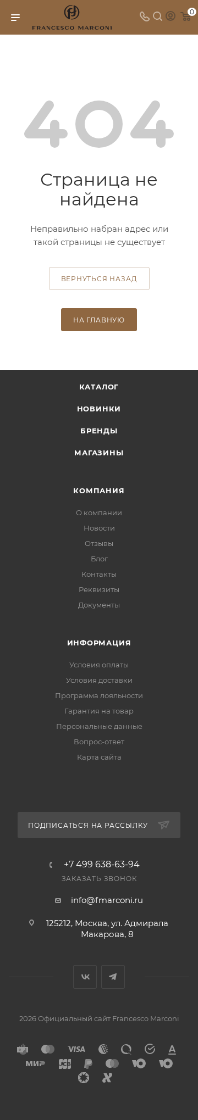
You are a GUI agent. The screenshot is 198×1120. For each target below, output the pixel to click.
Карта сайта (99, 757)
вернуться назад (99, 279)
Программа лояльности (99, 695)
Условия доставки (99, 680)
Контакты (99, 574)
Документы (99, 604)
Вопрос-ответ (99, 741)
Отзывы (99, 543)
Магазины (98, 452)
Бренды (99, 430)
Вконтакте (85, 977)
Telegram (113, 977)
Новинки (99, 408)
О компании (99, 512)
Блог (99, 558)
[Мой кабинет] (170, 17)
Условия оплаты (99, 664)
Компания (98, 490)
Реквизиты (99, 589)
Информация (99, 642)
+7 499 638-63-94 (102, 864)
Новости (99, 527)
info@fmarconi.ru (107, 900)
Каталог (99, 386)
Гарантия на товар (99, 710)
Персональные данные (99, 726)
